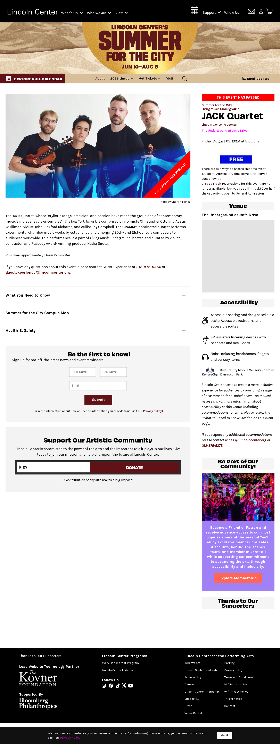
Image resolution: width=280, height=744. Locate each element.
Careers (189, 684)
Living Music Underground (221, 109)
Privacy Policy (233, 670)
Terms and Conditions (238, 677)
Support (210, 12)
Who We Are (97, 13)
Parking (229, 663)
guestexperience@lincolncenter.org (38, 272)
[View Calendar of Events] (194, 11)
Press (188, 706)
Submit (98, 399)
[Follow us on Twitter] (125, 686)
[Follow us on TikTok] (119, 686)
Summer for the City (217, 105)
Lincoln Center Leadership (201, 670)
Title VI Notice (233, 699)
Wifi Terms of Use (235, 684)
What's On (70, 13)
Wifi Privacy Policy (236, 691)
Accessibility (192, 677)
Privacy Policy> (153, 411)
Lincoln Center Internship (201, 691)
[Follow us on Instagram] (105, 686)
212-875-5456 (148, 267)
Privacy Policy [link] (70, 737)
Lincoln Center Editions (117, 670)
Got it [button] (224, 735)
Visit (119, 13)
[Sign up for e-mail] (251, 12)
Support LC (191, 699)
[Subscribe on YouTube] (130, 686)
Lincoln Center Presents (219, 124)
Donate (134, 467)
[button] (32, 78)
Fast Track (213, 183)
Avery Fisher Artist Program (120, 663)
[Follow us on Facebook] (112, 686)
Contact (229, 706)
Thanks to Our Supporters (40, 656)
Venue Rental (193, 713)
